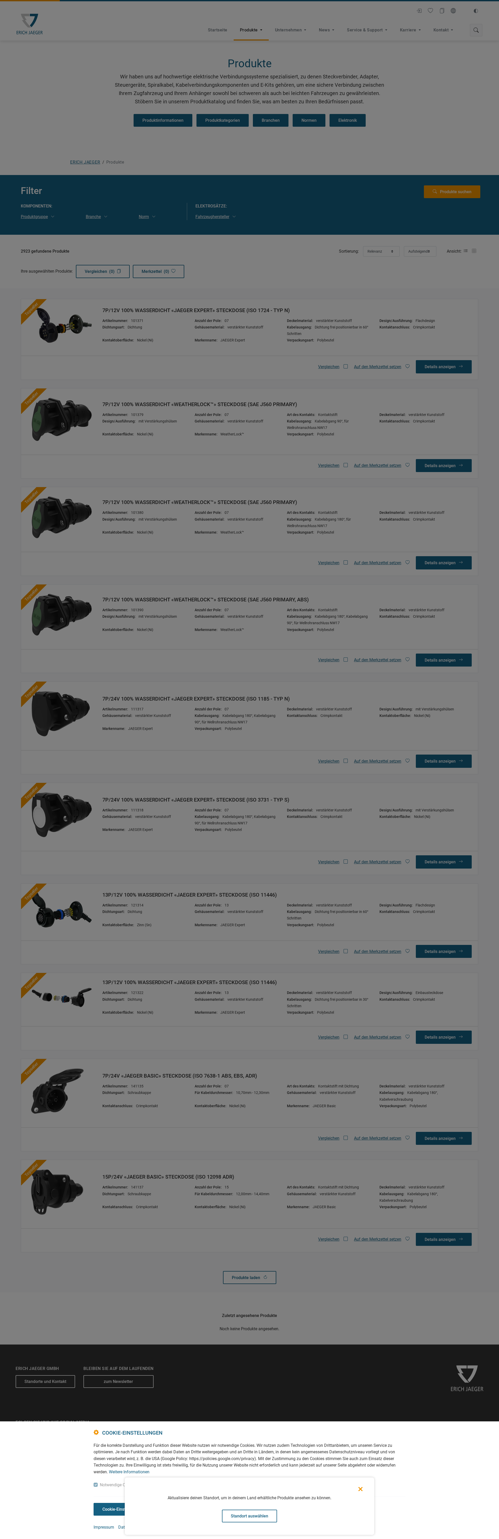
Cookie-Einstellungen (122, 1509)
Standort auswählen (249, 1516)
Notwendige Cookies (118, 1484)
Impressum (104, 1527)
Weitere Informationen (129, 1471)
